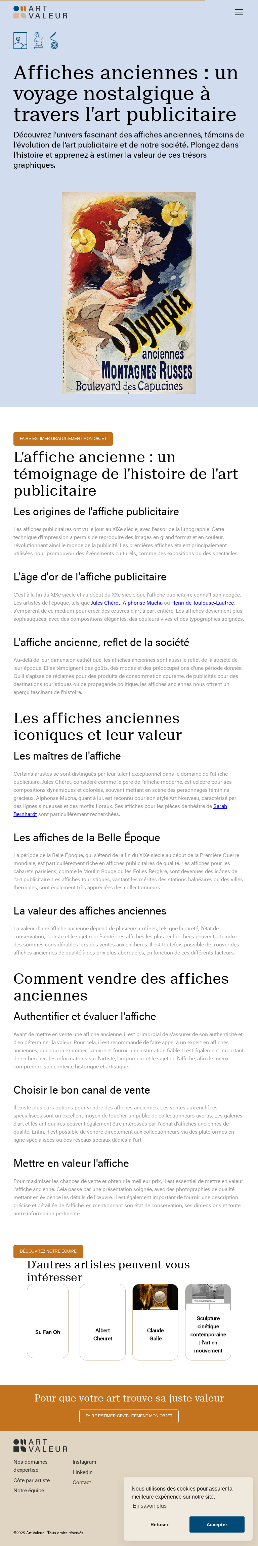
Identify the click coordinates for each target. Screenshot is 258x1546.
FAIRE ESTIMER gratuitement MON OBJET (63, 438)
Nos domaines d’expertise (30, 1466)
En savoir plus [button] (150, 1506)
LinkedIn (83, 1472)
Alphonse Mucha (143, 603)
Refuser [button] (159, 1524)
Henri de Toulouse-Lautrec (202, 603)
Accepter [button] (217, 1524)
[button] (238, 12)
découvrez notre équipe (48, 1251)
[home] (40, 12)
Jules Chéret (105, 603)
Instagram (84, 1462)
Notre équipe (28, 1491)
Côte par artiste (31, 1480)
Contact (82, 1483)
